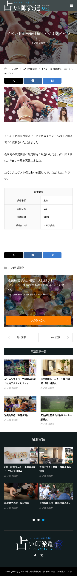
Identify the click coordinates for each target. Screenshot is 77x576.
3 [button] (43, 520)
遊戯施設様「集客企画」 (16, 415)
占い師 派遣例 (39, 42)
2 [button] (38, 520)
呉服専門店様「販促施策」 (17, 503)
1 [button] (34, 520)
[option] (39, 478)
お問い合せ (38, 320)
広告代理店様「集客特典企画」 (55, 503)
